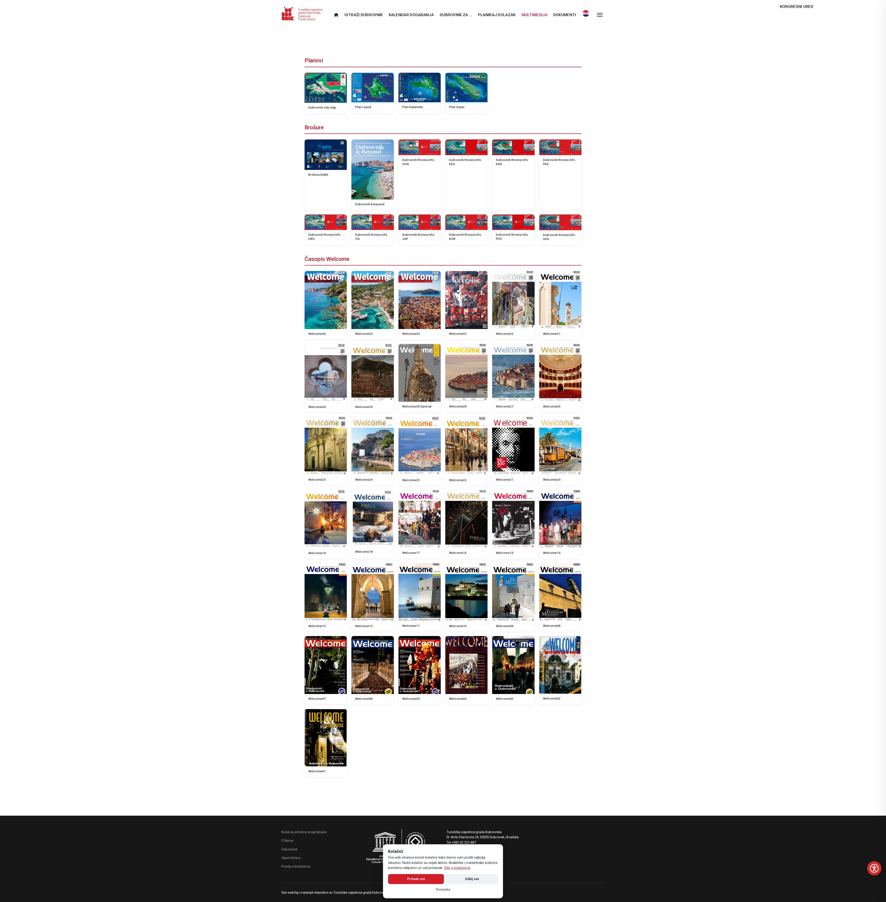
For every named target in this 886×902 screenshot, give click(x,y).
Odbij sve (472, 879)
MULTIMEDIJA (534, 14)
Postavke (443, 889)
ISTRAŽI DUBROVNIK (363, 14)
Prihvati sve (416, 879)
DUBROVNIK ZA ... (456, 14)
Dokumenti (564, 14)
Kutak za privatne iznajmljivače (303, 832)
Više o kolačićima (457, 868)
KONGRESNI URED (796, 6)
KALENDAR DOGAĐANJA (411, 14)
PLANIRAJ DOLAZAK (497, 14)
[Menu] (600, 15)
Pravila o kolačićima (295, 866)
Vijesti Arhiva (290, 858)
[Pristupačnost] (874, 868)
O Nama (287, 840)
